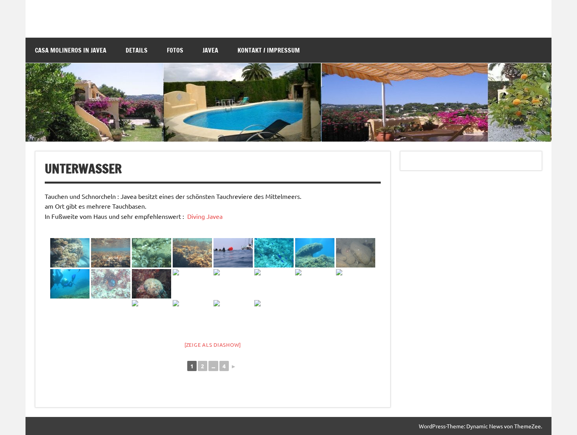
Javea (210, 50)
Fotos (175, 50)
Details (137, 50)
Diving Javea (205, 216)
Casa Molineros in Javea (70, 50)
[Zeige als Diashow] (212, 344)
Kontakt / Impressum (268, 50)
